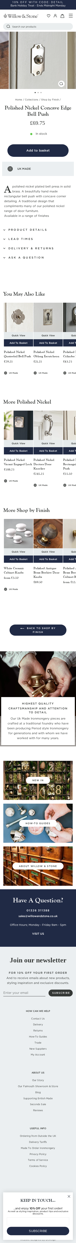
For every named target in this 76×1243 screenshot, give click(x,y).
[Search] (8, 26)
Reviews (38, 1110)
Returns (37, 1030)
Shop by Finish (50, 99)
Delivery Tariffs (38, 1142)
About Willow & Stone (38, 866)
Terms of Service (38, 1160)
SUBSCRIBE (38, 1231)
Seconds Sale (38, 1104)
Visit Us (38, 933)
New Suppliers (38, 1048)
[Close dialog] (69, 1196)
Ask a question (26, 257)
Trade (37, 1042)
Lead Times (21, 239)
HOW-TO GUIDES (38, 823)
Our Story (38, 1080)
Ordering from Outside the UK (38, 1135)
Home (18, 99)
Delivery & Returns (31, 248)
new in (37, 780)
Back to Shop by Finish (41, 630)
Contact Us (38, 1018)
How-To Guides (38, 1036)
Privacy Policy (38, 1154)
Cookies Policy (38, 1166)
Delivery (38, 1024)
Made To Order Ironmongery (38, 1148)
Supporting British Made (38, 1098)
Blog (38, 1092)
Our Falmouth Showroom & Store (38, 1086)
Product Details (27, 230)
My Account (38, 1054)
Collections (31, 99)
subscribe (61, 992)
